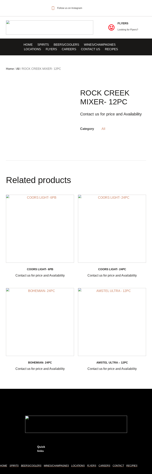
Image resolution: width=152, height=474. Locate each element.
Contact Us (90, 49)
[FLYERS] (111, 27)
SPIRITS (43, 44)
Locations (32, 49)
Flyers (51, 49)
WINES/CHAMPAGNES (100, 44)
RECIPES (111, 49)
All (17, 68)
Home (28, 44)
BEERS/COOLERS (66, 44)
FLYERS (123, 23)
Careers (69, 49)
